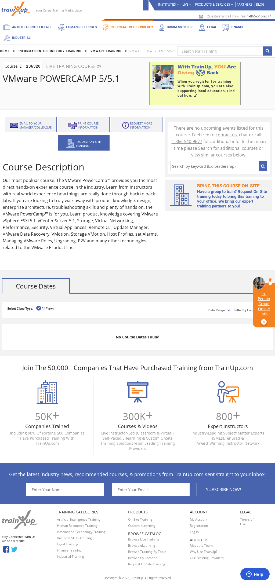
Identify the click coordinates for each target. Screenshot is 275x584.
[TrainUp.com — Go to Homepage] (16, 8)
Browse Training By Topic (147, 551)
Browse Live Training (143, 539)
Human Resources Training (77, 525)
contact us (226, 135)
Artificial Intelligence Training (78, 519)
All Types (48, 308)
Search (263, 166)
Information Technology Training (81, 532)
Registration (199, 525)
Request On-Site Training (146, 564)
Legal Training (67, 544)
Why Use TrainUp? (203, 551)
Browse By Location (142, 558)
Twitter (15, 549)
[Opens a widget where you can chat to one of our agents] (255, 574)
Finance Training (69, 550)
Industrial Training (70, 556)
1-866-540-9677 (259, 16)
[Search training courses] (267, 51)
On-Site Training (140, 519)
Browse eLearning (141, 545)
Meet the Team (201, 545)
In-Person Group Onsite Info (264, 307)
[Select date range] (212, 310)
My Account (198, 519)
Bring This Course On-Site (228, 185)
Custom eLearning (141, 525)
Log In (194, 532)
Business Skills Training (74, 538)
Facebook (6, 549)
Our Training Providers (207, 558)
